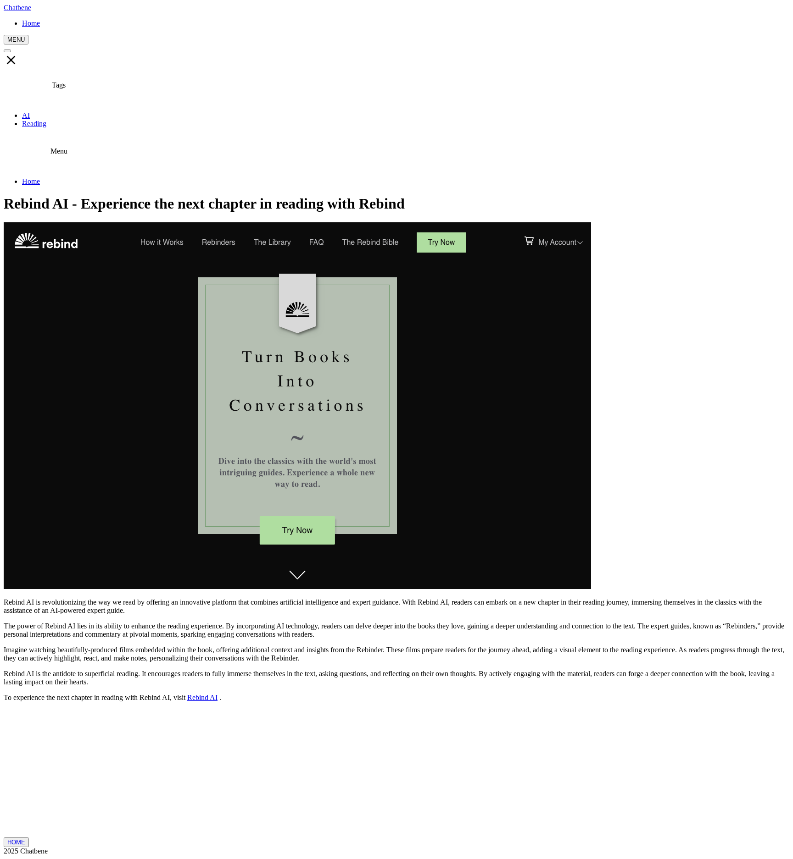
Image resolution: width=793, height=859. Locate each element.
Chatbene (17, 7)
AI (26, 115)
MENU (16, 39)
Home (31, 181)
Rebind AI (202, 697)
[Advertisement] (396, 773)
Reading (34, 123)
